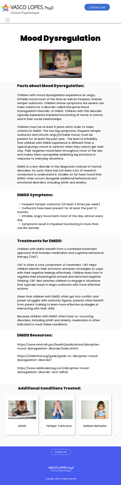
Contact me (61, 451)
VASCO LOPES (32, 7)
